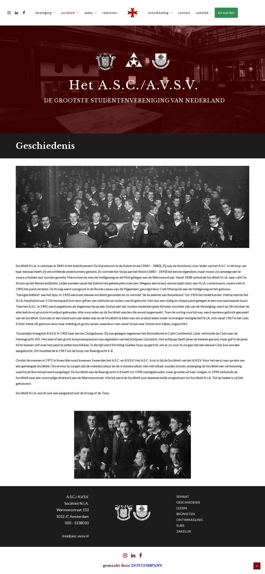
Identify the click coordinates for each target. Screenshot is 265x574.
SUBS (180, 525)
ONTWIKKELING (189, 520)
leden (88, 13)
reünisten (109, 13)
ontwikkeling (158, 13)
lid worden (226, 13)
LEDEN (181, 508)
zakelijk (202, 13)
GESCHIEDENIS (188, 502)
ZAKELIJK (183, 531)
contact (184, 13)
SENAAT (182, 496)
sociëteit (68, 13)
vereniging (43, 13)
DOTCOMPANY (146, 565)
